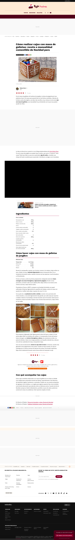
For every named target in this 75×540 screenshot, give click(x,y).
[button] (23, 88)
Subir (66, 504)
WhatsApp (46, 493)
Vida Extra (17, 513)
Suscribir (59, 476)
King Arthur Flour (54, 151)
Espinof (25, 513)
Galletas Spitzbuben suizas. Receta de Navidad (40, 404)
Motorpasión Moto (47, 513)
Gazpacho (32, 36)
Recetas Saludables (18, 483)
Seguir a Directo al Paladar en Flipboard (37, 368)
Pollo (6, 483)
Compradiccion (56, 514)
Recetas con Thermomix (8, 476)
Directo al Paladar (37, 511)
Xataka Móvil (7, 513)
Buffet (56, 36)
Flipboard (29, 55)
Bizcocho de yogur (53, 466)
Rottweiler (47, 36)
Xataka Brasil (7, 529)
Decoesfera (55, 513)
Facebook (48, 12)
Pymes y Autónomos (65, 514)
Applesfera (7, 514)
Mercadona (23, 36)
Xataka (6, 511)
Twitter (45, 12)
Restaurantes (31, 483)
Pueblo (28, 36)
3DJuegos (16, 511)
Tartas (26, 12)
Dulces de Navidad (48, 407)
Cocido (52, 36)
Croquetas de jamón (45, 466)
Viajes (6, 479)
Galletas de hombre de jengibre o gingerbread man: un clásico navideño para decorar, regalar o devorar (46, 206)
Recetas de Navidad (30, 407)
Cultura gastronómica (31, 480)
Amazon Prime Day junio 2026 (9, 487)
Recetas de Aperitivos (18, 480)
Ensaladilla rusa (16, 466)
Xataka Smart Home (7, 517)
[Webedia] (67, 1)
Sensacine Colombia (26, 530)
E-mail (30, 55)
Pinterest (59, 493)
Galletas (39, 12)
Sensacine (26, 511)
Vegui (29, 475)
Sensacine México (27, 527)
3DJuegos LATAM (18, 527)
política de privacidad (54, 479)
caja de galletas (39, 407)
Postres (37, 6)
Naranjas (41, 36)
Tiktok (64, 493)
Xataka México (8, 527)
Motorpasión (45, 511)
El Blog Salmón (66, 511)
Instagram (56, 493)
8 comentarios (20, 54)
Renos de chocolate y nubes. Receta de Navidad (40, 402)
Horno (37, 36)
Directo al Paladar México (37, 528)
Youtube (50, 12)
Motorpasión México (45, 528)
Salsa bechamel (62, 466)
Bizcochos (32, 12)
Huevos (29, 486)
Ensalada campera (35, 466)
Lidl (13, 36)
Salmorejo (29, 466)
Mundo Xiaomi (8, 519)
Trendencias (55, 511)
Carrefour (17, 36)
